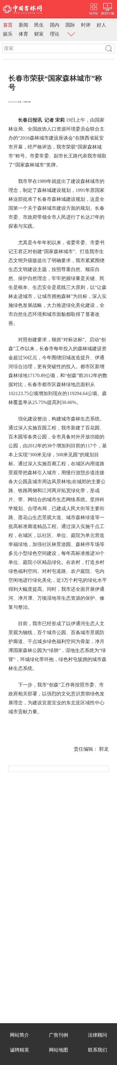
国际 (70, 24)
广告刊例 (58, 1035)
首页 (8, 24)
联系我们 (97, 1049)
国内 (54, 24)
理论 (54, 33)
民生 (39, 24)
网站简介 (19, 1035)
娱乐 (8, 33)
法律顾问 (97, 1035)
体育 (23, 33)
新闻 (23, 24)
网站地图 (58, 1049)
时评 (86, 24)
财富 (39, 33)
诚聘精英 (19, 1049)
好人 (101, 24)
